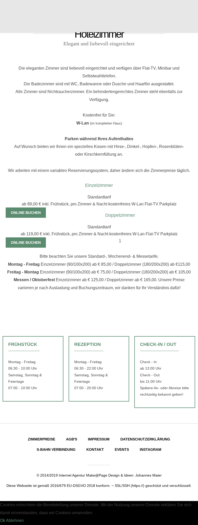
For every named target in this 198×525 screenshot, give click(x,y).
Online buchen (26, 213)
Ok (2, 520)
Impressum (99, 439)
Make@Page (96, 475)
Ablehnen (15, 520)
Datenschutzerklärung (145, 439)
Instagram (150, 449)
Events (122, 449)
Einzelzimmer (99, 185)
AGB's (71, 439)
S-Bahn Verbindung (56, 449)
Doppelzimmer (120, 215)
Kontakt (95, 449)
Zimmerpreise (41, 439)
